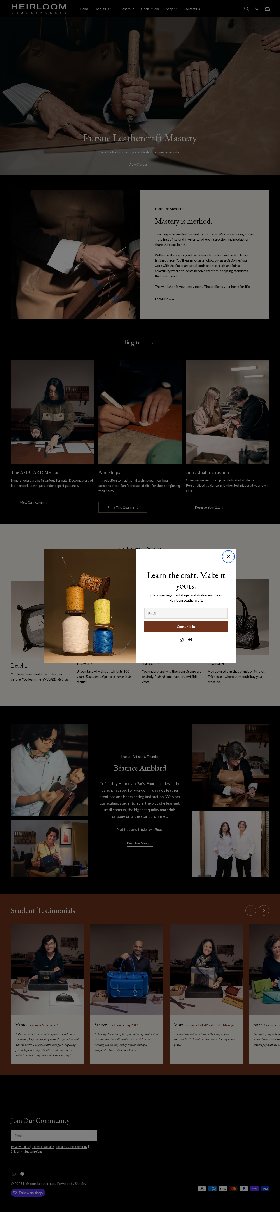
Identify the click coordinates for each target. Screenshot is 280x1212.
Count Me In (186, 627)
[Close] (228, 556)
